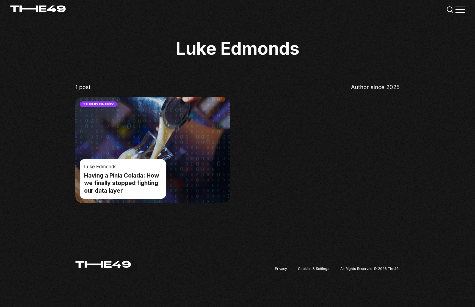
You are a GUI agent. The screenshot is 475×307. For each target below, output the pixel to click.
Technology (98, 104)
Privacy (281, 269)
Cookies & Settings (313, 269)
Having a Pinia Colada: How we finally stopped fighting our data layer (121, 183)
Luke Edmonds (100, 166)
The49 (393, 269)
